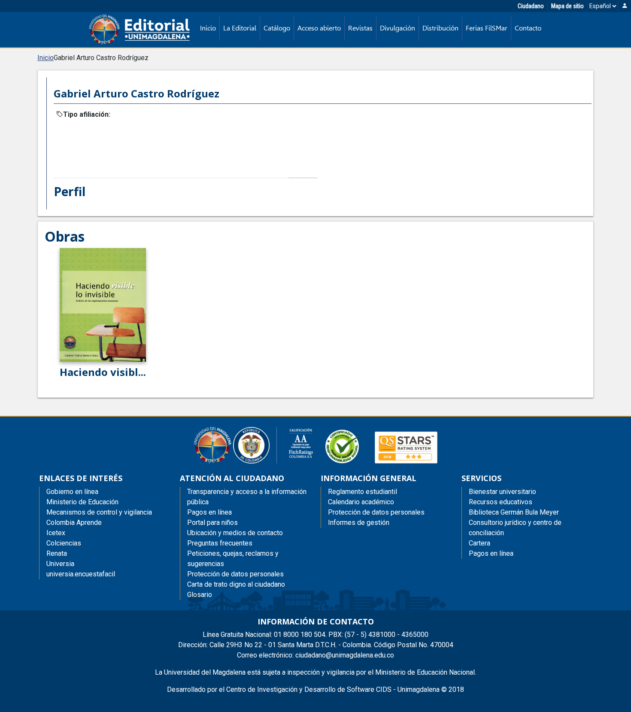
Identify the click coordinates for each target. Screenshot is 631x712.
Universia (60, 564)
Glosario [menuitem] (199, 595)
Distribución (440, 28)
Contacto (528, 28)
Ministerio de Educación (82, 502)
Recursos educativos (500, 502)
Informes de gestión (358, 522)
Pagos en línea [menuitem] (209, 512)
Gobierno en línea (72, 492)
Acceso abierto (319, 28)
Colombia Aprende (74, 522)
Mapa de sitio (567, 6)
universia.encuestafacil (80, 574)
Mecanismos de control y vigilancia (99, 512)
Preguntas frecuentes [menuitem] (219, 543)
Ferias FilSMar (486, 28)
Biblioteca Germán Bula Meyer (514, 512)
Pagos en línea (491, 553)
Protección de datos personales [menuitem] (235, 574)
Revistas (360, 28)
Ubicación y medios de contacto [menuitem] (235, 533)
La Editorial (239, 28)
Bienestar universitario (502, 492)
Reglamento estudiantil (362, 492)
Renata (56, 553)
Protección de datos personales (376, 512)
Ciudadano (531, 6)
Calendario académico (361, 502)
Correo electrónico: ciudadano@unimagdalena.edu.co (315, 655)
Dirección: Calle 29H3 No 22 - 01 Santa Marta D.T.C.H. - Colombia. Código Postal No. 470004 (315, 645)
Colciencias (63, 543)
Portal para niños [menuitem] (212, 522)
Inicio (208, 28)
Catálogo (277, 28)
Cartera (479, 543)
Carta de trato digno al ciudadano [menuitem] (236, 584)
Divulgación (397, 28)
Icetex (55, 533)
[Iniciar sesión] (624, 6)
